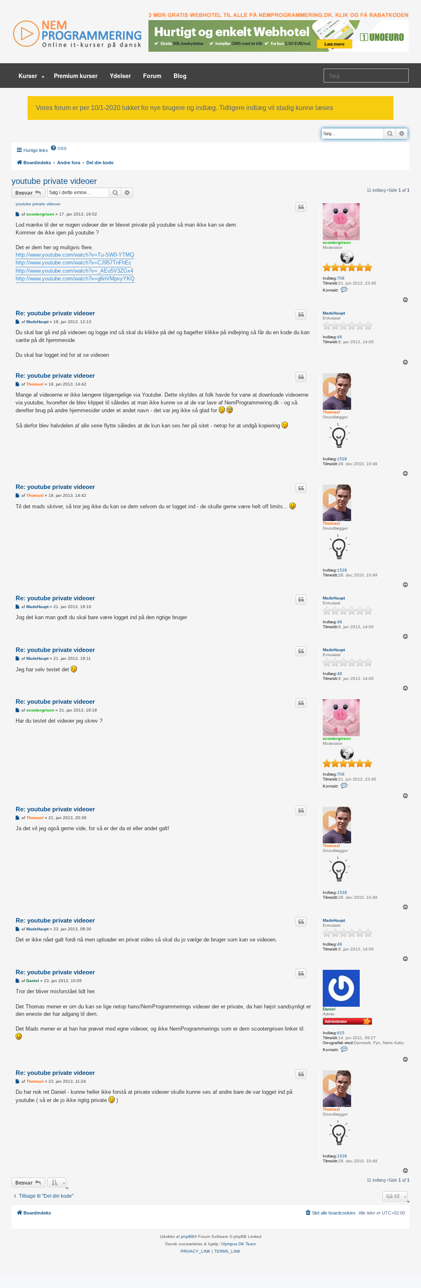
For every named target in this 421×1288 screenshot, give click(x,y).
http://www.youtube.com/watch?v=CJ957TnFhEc (74, 262)
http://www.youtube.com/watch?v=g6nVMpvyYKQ (75, 279)
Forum (152, 75)
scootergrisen (337, 242)
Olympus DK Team (238, 1244)
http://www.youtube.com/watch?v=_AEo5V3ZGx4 (74, 271)
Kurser (29, 75)
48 (339, 337)
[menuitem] (58, 148)
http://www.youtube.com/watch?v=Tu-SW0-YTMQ (75, 255)
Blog (180, 75)
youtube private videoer (54, 181)
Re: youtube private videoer (55, 313)
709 (341, 278)
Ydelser (120, 75)
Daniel (329, 1009)
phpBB (187, 1236)
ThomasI (331, 412)
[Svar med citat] (301, 207)
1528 (342, 459)
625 (341, 1033)
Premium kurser (75, 75)
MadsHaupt (334, 313)
